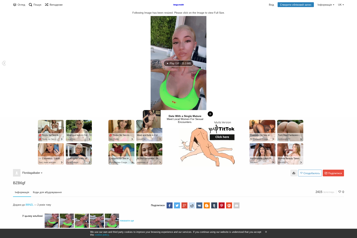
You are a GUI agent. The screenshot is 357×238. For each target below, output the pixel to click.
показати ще (127, 220)
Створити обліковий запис (295, 4)
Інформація (22, 192)
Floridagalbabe (31, 172)
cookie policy (102, 234)
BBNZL (29, 204)
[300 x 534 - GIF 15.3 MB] (293, 173)
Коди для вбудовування (47, 192)
